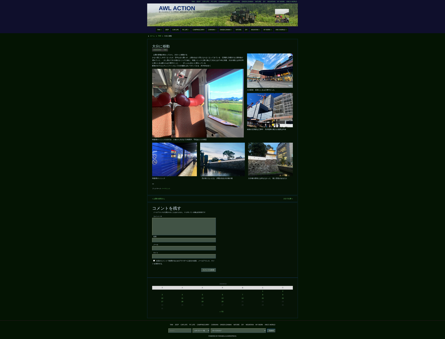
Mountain (271, 1)
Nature (258, 1)
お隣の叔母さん (158, 199)
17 (162, 301)
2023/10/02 (157, 50)
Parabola (222, 336)
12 (202, 298)
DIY (264, 1)
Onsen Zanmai (247, 1)
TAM (193, 1)
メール (155, 245)
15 (263, 298)
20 (222, 301)
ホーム (152, 36)
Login (291, 22)
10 (162, 298)
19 (202, 301)
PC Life (214, 1)
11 (182, 298)
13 (222, 298)
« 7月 (222, 312)
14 (242, 298)
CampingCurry (225, 1)
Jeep (198, 1)
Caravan (236, 1)
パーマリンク (165, 188)
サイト (155, 253)
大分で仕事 (288, 199)
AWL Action (177, 8)
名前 (155, 236)
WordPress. (232, 336)
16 (283, 298)
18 (182, 301)
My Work (281, 1)
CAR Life (205, 1)
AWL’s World (291, 1)
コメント (157, 216)
